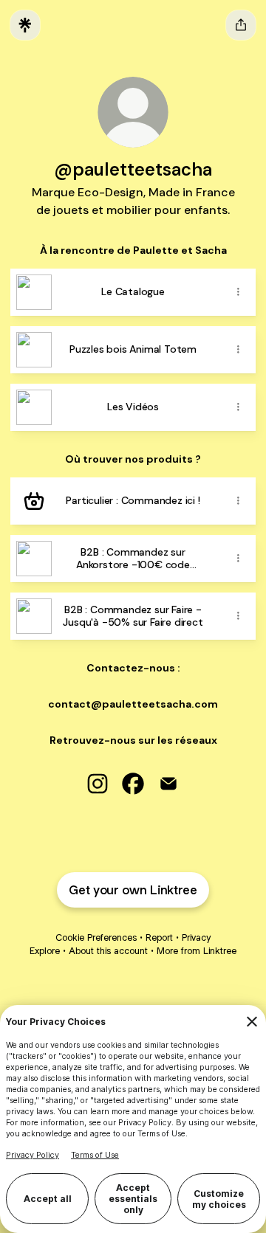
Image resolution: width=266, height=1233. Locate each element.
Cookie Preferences (96, 937)
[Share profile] (241, 25)
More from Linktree (196, 950)
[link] (97, 783)
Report (159, 937)
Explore (45, 950)
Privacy (196, 937)
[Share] (238, 292)
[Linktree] (25, 25)
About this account (108, 950)
